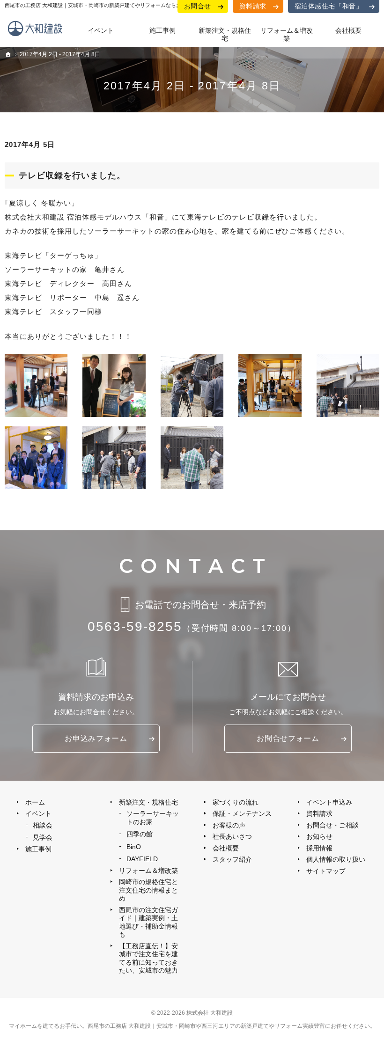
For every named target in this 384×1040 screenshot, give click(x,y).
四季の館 (139, 834)
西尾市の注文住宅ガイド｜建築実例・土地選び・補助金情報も (148, 922)
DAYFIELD (142, 859)
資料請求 (252, 6)
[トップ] (8, 54)
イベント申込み (329, 802)
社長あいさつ (232, 836)
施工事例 (38, 849)
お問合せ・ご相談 (332, 825)
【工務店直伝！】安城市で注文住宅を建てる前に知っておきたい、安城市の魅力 (148, 958)
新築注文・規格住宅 (148, 802)
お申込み (96, 738)
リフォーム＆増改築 (148, 870)
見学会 (42, 837)
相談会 (42, 825)
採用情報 (319, 848)
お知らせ (319, 836)
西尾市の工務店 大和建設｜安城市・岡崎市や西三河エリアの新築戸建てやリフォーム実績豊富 (206, 1026)
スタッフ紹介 (232, 859)
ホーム (35, 802)
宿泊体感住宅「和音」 (329, 6)
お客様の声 (229, 825)
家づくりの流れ (235, 802)
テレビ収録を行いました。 (72, 175)
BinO (133, 846)
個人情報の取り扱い (335, 859)
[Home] (37, 33)
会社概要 (226, 848)
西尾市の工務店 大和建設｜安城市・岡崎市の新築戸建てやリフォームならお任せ (98, 5)
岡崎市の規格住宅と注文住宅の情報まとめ (148, 890)
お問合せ (197, 6)
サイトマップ (326, 871)
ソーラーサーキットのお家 (152, 818)
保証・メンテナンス (242, 813)
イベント (38, 813)
